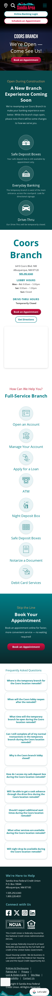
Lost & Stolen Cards (16, 974)
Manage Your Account (26, 446)
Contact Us (29, 978)
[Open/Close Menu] (45, 5)
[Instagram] (25, 913)
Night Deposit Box (26, 516)
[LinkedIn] (32, 913)
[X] (16, 913)
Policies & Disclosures (17, 968)
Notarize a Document (26, 560)
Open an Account (26, 424)
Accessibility (12, 978)
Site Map (35, 974)
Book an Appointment (26, 59)
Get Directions (26, 319)
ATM (26, 491)
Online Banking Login (26, 14)
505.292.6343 (26, 273)
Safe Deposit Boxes (26, 538)
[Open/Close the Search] (13, 5)
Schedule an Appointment (26, 20)
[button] (39, 992)
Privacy (25, 971)
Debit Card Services (26, 582)
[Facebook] (9, 913)
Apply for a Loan (26, 469)
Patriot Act (11, 971)
